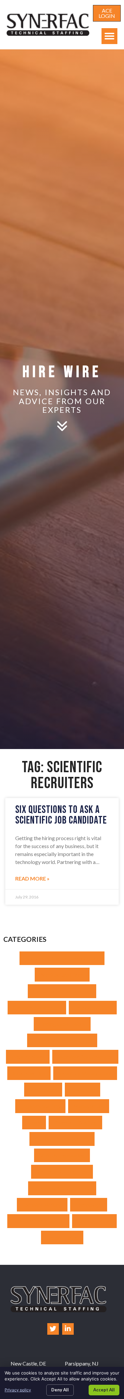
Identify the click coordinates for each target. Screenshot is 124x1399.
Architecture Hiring (62, 974)
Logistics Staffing (40, 1106)
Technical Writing (42, 1205)
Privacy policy (18, 1389)
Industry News (27, 1056)
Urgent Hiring (62, 1237)
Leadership (82, 1089)
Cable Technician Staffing (62, 991)
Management (88, 1106)
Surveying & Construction (62, 1188)
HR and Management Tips (62, 1040)
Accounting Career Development (62, 958)
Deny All (60, 1389)
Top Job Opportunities (38, 1221)
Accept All (104, 1389)
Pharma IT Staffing (75, 1122)
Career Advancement (37, 1007)
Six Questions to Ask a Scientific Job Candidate (61, 815)
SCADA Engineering (62, 1155)
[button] (109, 36)
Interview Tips (29, 1073)
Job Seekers (43, 1089)
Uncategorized (94, 1221)
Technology (88, 1205)
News (34, 1122)
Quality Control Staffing (62, 1139)
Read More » (32, 878)
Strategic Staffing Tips (62, 1171)
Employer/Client (92, 1007)
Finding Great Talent (62, 1024)
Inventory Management (85, 1073)
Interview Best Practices (85, 1056)
